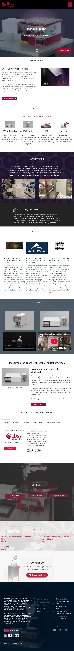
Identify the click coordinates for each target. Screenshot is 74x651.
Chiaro (64, 131)
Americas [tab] (16, 422)
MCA (46, 131)
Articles (37, 231)
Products (37, 108)
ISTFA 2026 (5, 547)
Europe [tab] (26, 422)
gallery (37, 302)
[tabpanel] (37, 443)
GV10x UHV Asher (28, 131)
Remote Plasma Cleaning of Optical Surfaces (36, 260)
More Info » (4, 541)
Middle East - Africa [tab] (53, 422)
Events (37, 529)
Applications (37, 159)
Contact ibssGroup (38, 575)
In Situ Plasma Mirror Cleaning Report (12, 260)
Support (37, 485)
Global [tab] (5, 422)
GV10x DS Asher (10, 131)
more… (18, 290)
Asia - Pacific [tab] (38, 422)
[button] (3, 189)
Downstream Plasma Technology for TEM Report (59, 260)
